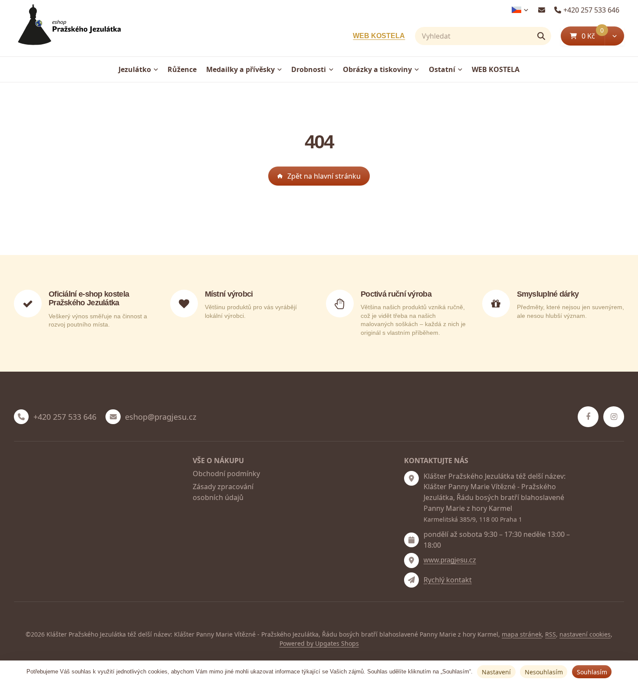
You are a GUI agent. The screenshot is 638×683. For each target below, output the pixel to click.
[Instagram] (613, 416)
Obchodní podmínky (226, 473)
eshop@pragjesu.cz (160, 417)
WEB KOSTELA (379, 35)
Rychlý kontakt (448, 580)
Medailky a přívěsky (240, 69)
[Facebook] (588, 416)
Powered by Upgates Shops (319, 643)
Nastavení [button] (496, 672)
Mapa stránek (522, 634)
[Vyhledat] (541, 36)
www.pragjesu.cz (450, 560)
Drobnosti (308, 69)
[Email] (541, 10)
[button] (614, 36)
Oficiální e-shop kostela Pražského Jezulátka (89, 298)
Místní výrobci (229, 294)
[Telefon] (21, 416)
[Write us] (411, 579)
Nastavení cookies (585, 634)
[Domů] (67, 28)
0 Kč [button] (593, 35)
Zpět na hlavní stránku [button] (324, 176)
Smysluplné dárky (548, 294)
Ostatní (442, 69)
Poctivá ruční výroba (396, 294)
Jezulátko (134, 69)
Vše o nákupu (218, 460)
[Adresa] (411, 478)
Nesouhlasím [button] (544, 672)
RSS (550, 634)
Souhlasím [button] (592, 672)
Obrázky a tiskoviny (377, 69)
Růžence (182, 69)
